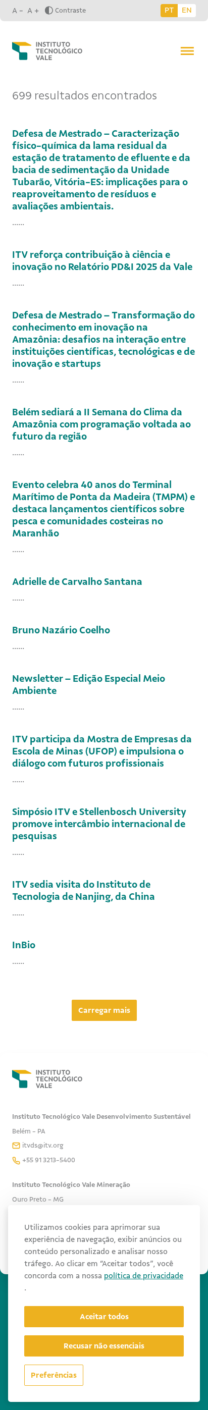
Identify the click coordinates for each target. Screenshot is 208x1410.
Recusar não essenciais (104, 1345)
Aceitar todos (104, 1316)
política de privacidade (143, 1275)
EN (187, 10)
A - (17, 10)
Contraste (70, 10)
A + (33, 10)
